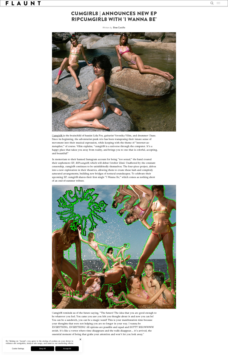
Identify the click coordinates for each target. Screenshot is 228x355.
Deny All (42, 349)
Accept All (67, 349)
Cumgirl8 (57, 135)
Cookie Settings (18, 349)
